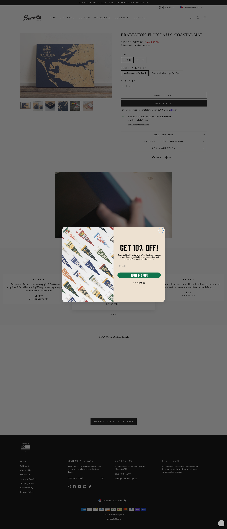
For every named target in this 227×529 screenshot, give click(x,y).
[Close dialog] (161, 230)
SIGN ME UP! (139, 275)
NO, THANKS (139, 283)
